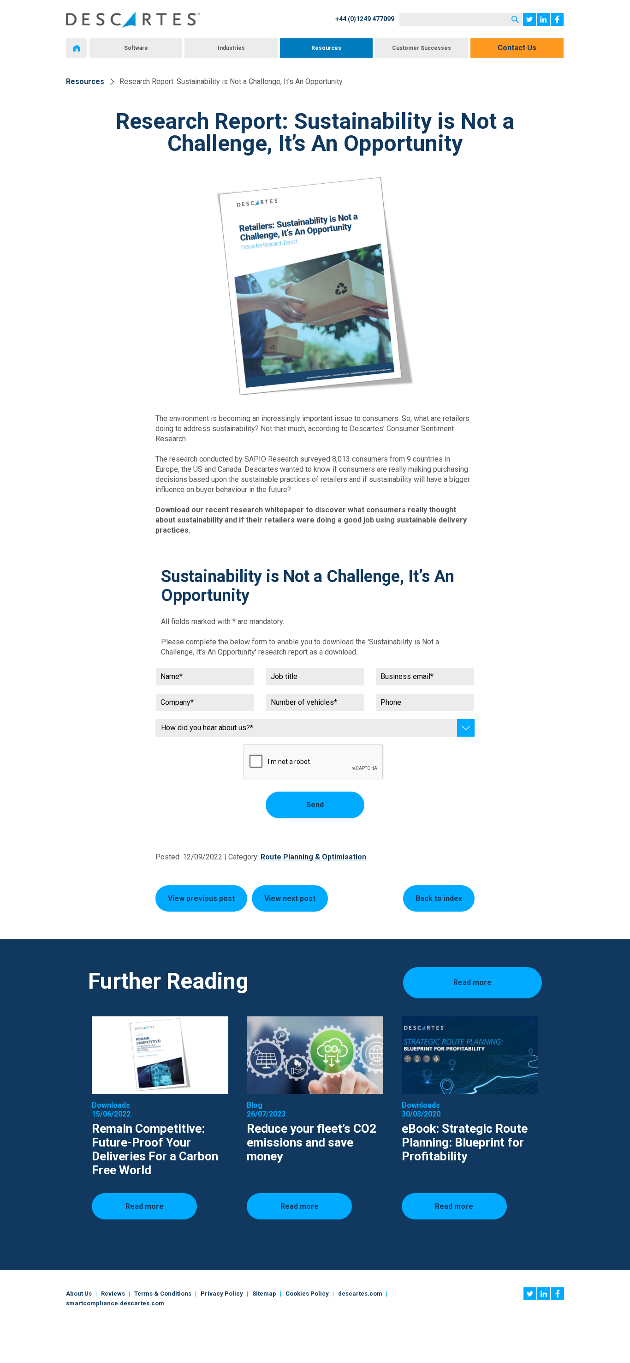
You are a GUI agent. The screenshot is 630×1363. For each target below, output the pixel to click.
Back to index (439, 898)
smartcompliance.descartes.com (115, 1303)
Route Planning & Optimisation (313, 857)
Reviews (113, 1293)
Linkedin (543, 19)
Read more (472, 982)
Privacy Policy (222, 1293)
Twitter (529, 19)
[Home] (76, 48)
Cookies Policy (307, 1293)
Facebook (557, 19)
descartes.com (360, 1293)
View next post (289, 898)
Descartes (133, 20)
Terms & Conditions (162, 1293)
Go (515, 19)
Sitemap (264, 1293)
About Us (79, 1293)
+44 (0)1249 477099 (364, 19)
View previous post (201, 898)
